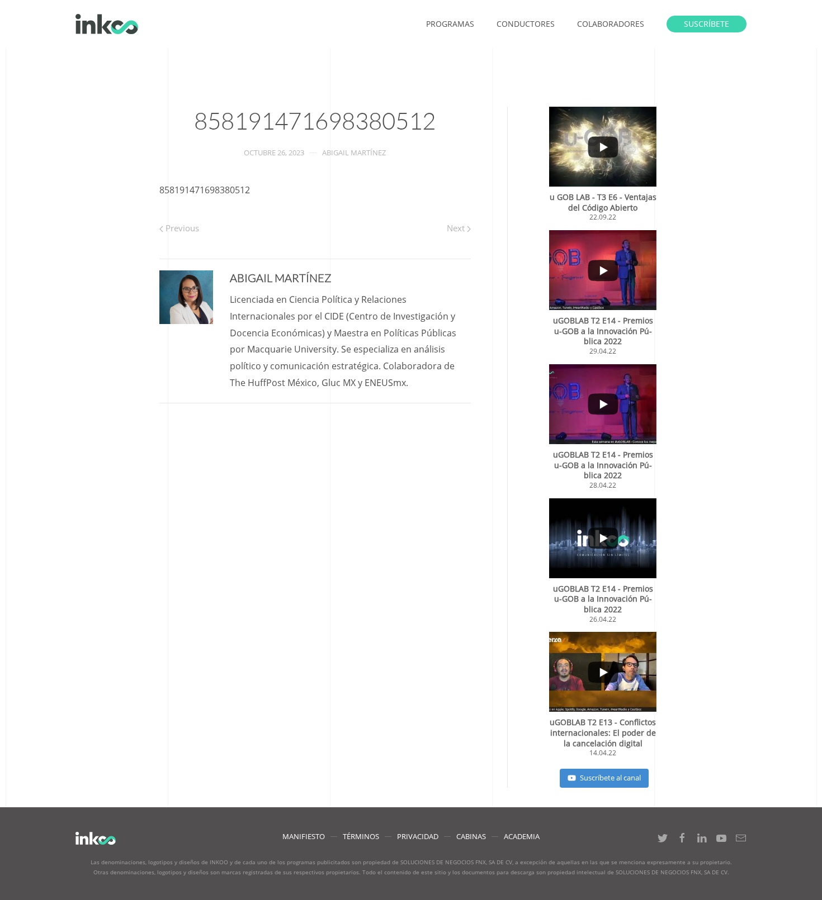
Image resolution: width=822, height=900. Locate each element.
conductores (526, 23)
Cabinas (471, 836)
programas (450, 23)
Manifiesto (303, 836)
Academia (522, 836)
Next (457, 228)
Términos (361, 836)
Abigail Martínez (354, 152)
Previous (181, 228)
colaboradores (610, 23)
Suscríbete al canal (610, 778)
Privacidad (417, 836)
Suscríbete (706, 23)
